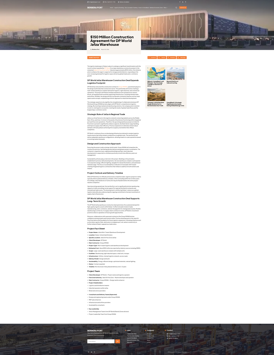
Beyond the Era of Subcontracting (172, 82)
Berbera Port (95, 49)
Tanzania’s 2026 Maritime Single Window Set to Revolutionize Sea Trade (155, 104)
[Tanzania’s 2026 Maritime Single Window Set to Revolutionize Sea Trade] (156, 94)
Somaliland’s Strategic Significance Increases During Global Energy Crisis (175, 104)
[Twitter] (186, 2)
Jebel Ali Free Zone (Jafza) (101, 70)
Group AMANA (123, 87)
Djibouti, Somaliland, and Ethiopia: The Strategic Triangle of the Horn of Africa (155, 83)
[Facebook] (180, 2)
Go (118, 341)
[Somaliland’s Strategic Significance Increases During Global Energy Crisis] (176, 94)
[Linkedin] (183, 2)
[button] (176, 7)
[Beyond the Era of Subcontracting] (176, 73)
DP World (107, 68)
